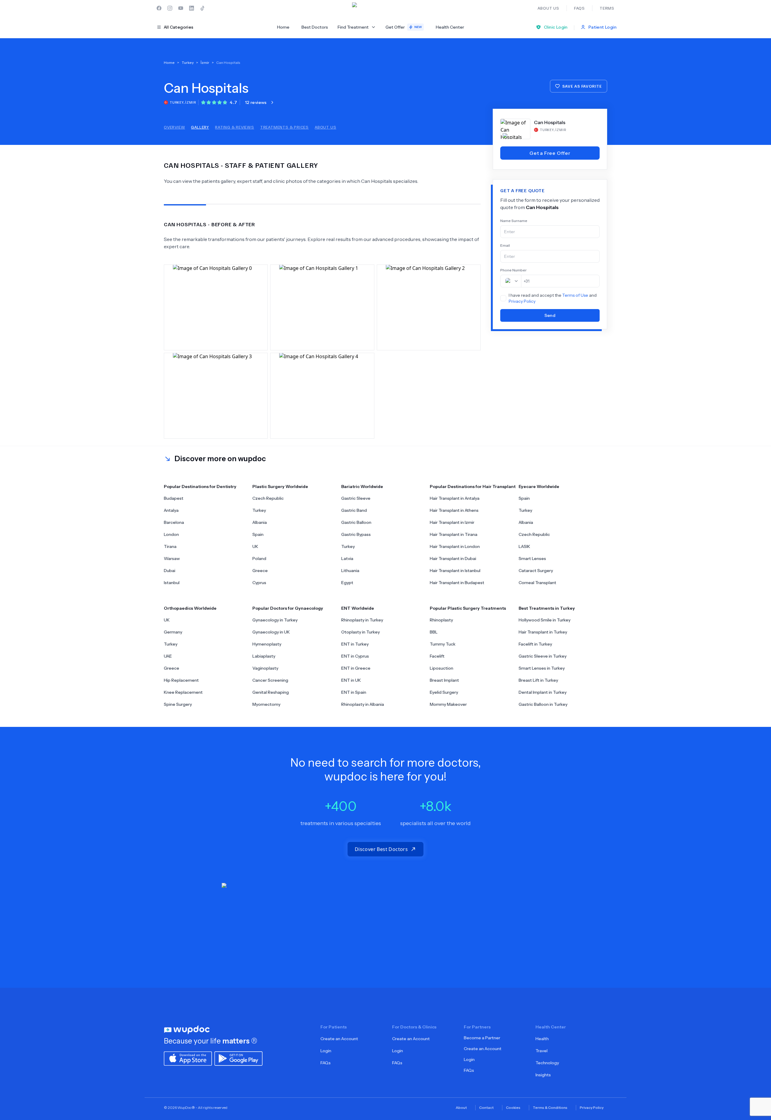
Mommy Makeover (448, 704)
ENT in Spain (353, 692)
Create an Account (339, 1038)
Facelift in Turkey (535, 644)
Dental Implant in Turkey (543, 692)
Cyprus (259, 582)
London (171, 534)
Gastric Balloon (356, 522)
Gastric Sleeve (355, 498)
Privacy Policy (522, 301)
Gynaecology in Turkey (275, 620)
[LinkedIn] (191, 8)
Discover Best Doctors (381, 849)
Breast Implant (444, 680)
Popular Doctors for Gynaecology (287, 608)
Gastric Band (354, 510)
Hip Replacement (181, 680)
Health (542, 1038)
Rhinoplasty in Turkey (362, 620)
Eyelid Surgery (444, 692)
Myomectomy (266, 704)
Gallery (200, 127)
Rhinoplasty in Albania (362, 704)
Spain (258, 534)
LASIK (524, 546)
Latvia (347, 558)
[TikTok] (202, 8)
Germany (173, 632)
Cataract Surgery (536, 570)
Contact (486, 1107)
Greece (260, 570)
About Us (325, 127)
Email (505, 245)
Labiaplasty (263, 656)
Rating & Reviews (234, 127)
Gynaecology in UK (271, 632)
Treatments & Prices (284, 127)
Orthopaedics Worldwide (190, 608)
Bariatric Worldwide (362, 486)
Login (325, 1050)
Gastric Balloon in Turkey (543, 704)
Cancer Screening (270, 680)
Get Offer (404, 27)
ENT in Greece (355, 668)
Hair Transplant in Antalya (454, 498)
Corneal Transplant (537, 582)
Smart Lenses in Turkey (542, 668)
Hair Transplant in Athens (454, 510)
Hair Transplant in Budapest (457, 582)
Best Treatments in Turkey (547, 608)
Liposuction (441, 668)
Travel (541, 1050)
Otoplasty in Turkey (360, 632)
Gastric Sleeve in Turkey (543, 656)
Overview (174, 127)
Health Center (450, 27)
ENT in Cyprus (355, 656)
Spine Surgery (178, 704)
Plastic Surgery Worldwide (280, 486)
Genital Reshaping (270, 692)
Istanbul (171, 582)
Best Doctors (314, 27)
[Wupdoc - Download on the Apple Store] (188, 1058)
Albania (259, 522)
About (461, 1107)
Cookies (513, 1107)
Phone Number (513, 270)
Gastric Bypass (356, 534)
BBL (434, 632)
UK (255, 546)
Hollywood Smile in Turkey (544, 620)
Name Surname (513, 220)
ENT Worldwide (357, 608)
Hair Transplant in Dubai (453, 558)
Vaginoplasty (265, 668)
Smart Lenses (532, 558)
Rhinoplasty (441, 620)
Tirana (170, 546)
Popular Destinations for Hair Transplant (473, 486)
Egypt (347, 582)
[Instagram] (169, 8)
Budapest (173, 498)
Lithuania (350, 570)
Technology (547, 1062)
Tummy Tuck (442, 644)
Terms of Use (575, 295)
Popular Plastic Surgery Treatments (468, 608)
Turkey (259, 510)
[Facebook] (159, 8)
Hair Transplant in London (455, 546)
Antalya (171, 510)
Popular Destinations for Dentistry (200, 486)
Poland (259, 558)
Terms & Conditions (550, 1107)
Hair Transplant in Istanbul (455, 570)
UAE (168, 656)
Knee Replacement (183, 692)
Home (283, 27)
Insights (543, 1075)
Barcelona (174, 522)
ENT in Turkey (355, 644)
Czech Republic (268, 498)
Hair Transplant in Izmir (452, 522)
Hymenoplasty (266, 644)
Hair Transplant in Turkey (543, 632)
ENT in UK (351, 680)
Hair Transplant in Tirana (453, 534)
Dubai (169, 570)
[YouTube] (180, 8)
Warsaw (172, 558)
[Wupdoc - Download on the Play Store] (238, 1058)
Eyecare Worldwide (539, 486)
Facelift (437, 656)
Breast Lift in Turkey (538, 680)
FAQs (325, 1062)
